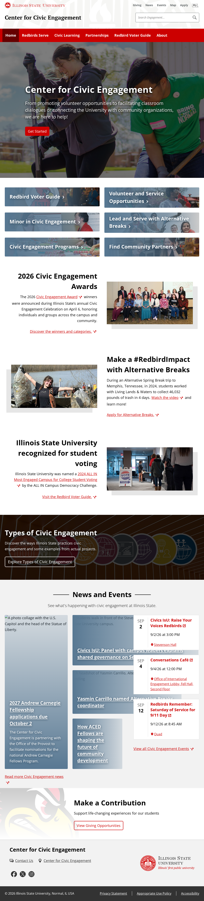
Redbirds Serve (35, 35)
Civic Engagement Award (56, 296)
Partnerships (97, 35)
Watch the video (164, 397)
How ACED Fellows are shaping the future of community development (92, 744)
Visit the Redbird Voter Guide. (67, 496)
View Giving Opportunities (99, 825)
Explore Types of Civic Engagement (40, 561)
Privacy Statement (113, 893)
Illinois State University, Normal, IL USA (45, 893)
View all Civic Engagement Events (161, 748)
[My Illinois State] (195, 5)
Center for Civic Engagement (43, 17)
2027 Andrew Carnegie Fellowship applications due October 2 (35, 713)
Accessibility (190, 893)
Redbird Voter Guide (132, 35)
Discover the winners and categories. (61, 331)
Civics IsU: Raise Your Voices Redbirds (171, 622)
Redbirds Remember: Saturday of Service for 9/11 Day (172, 709)
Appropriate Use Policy (154, 893)
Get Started (37, 131)
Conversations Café (169, 660)
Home (10, 35)
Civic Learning (67, 35)
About (162, 35)
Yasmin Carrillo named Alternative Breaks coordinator (125, 702)
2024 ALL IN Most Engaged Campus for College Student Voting (55, 476)
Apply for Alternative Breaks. (130, 414)
